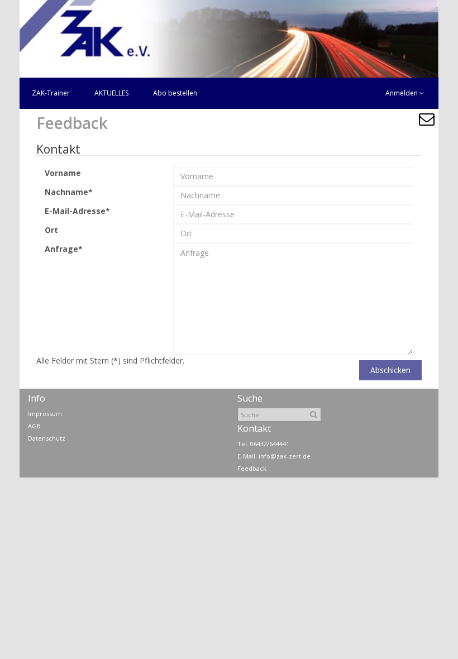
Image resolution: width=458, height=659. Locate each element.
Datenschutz (46, 438)
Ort (51, 230)
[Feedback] (426, 119)
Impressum (45, 413)
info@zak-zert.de (285, 456)
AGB (34, 426)
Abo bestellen (175, 93)
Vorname (63, 173)
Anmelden (402, 93)
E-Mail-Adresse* (77, 211)
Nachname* (69, 192)
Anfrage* (64, 248)
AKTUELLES (111, 93)
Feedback (251, 468)
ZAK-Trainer (51, 93)
